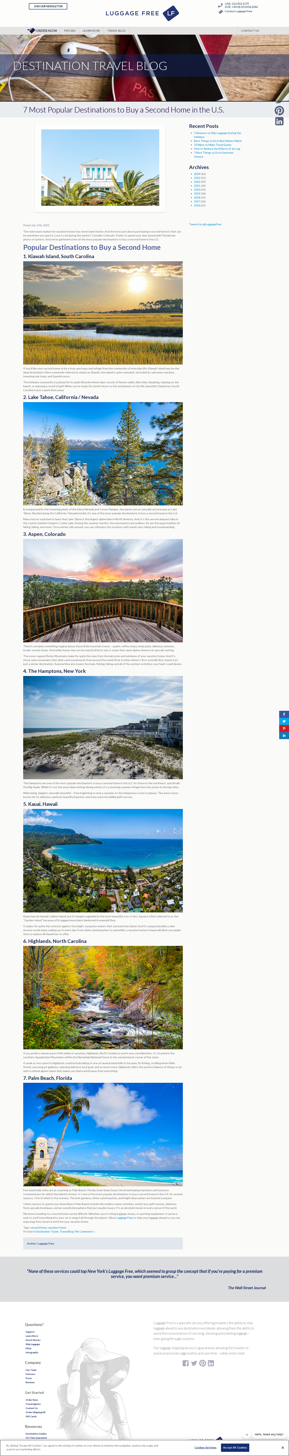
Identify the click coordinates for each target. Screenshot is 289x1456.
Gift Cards (31, 1416)
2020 (197, 189)
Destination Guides (36, 1433)
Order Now (46, 31)
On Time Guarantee (36, 1437)
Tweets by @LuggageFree (205, 224)
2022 (197, 181)
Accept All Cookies (235, 1447)
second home (38, 1227)
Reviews (30, 1382)
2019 (197, 193)
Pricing (70, 30)
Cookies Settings (205, 1447)
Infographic (32, 1352)
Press (29, 1378)
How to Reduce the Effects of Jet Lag (217, 148)
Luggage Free (124, 1217)
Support (30, 1331)
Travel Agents (33, 1403)
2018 (197, 197)
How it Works (33, 1340)
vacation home (57, 1227)
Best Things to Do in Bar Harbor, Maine (218, 140)
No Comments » (85, 1231)
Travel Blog (116, 30)
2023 (197, 177)
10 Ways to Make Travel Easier (212, 144)
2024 (197, 173)
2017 (197, 201)
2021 (197, 185)
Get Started (34, 1392)
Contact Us (250, 30)
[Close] (282, 1447)
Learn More (91, 30)
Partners (30, 1374)
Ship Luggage (33, 1344)
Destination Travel (47, 1231)
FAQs (28, 1348)
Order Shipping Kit (36, 1412)
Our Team (31, 1369)
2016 (197, 205)
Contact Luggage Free (238, 11)
